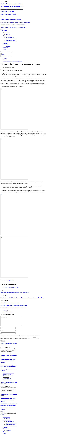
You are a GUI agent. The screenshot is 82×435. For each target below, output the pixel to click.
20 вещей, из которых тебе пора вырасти (10, 302)
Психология (6, 44)
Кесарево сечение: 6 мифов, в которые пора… (13, 24)
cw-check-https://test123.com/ (8, 14)
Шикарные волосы (10, 40)
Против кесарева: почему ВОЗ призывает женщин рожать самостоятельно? (15, 292)
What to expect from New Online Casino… (12, 9)
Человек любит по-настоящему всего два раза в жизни (13, 307)
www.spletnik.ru (10, 280)
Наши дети (5, 43)
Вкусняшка (5, 47)
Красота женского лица (11, 38)
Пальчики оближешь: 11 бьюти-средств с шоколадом (15, 22)
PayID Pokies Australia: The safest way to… (12, 6)
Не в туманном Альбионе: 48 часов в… (11, 19)
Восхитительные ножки (11, 41)
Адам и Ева (8, 46)
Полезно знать (6, 33)
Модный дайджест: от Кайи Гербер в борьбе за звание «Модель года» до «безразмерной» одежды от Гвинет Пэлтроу (22, 297)
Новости (8, 34)
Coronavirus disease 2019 (7, 11)
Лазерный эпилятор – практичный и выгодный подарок (14, 305)
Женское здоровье (7, 35)
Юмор (4, 49)
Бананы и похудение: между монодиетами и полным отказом (8, 361)
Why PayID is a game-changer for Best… (11, 3)
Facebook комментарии (8, 312)
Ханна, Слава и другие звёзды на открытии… (13, 27)
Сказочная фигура (10, 37)
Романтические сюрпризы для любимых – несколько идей (9, 365)
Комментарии (6, 310)
